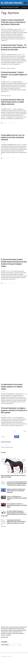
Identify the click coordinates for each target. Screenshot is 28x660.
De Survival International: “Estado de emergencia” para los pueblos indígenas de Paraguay (14, 74)
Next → (25, 431)
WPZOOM (9, 656)
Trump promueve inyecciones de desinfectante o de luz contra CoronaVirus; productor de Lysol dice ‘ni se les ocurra (16, 521)
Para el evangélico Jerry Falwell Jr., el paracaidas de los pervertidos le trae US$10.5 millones (17, 505)
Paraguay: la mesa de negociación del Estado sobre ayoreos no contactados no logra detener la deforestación (13, 22)
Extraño (3, 452)
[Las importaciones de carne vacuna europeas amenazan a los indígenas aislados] (7, 331)
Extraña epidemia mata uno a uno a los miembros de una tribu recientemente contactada (12, 137)
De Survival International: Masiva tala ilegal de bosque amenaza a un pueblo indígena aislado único (12, 101)
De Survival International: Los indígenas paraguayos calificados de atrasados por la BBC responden (14, 410)
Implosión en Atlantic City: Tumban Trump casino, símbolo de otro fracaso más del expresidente (16, 490)
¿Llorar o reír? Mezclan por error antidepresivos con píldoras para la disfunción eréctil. (17, 498)
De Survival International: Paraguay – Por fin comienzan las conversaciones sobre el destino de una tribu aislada (14, 47)
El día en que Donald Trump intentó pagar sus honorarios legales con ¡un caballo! (13, 476)
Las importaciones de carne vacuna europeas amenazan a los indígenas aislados (11, 386)
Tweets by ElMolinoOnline (7, 447)
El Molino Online (11, 3)
